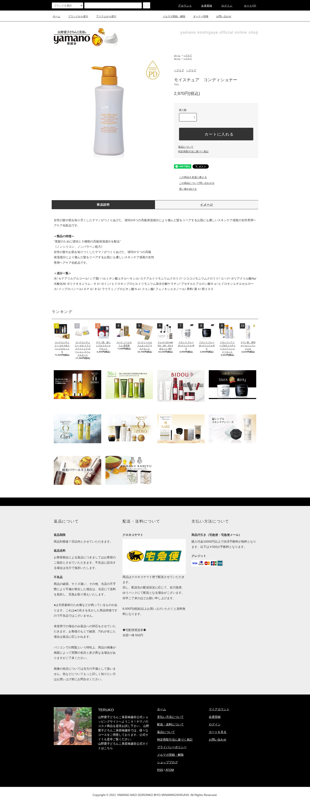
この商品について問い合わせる (196, 183)
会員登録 (206, 5)
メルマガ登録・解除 (174, 16)
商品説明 (103, 204)
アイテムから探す (106, 16)
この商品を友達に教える (193, 177)
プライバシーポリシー (172, 747)
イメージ (206, 204)
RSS (160, 770)
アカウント (185, 5)
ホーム (56, 16)
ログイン (227, 5)
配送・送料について (170, 724)
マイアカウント (219, 709)
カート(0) (250, 5)
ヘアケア (187, 55)
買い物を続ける (188, 189)
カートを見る (217, 732)
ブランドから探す (78, 16)
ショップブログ (167, 762)
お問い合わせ (223, 16)
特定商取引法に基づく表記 (193, 151)
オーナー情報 (200, 16)
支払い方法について (170, 717)
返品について (185, 146)
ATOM (170, 770)
